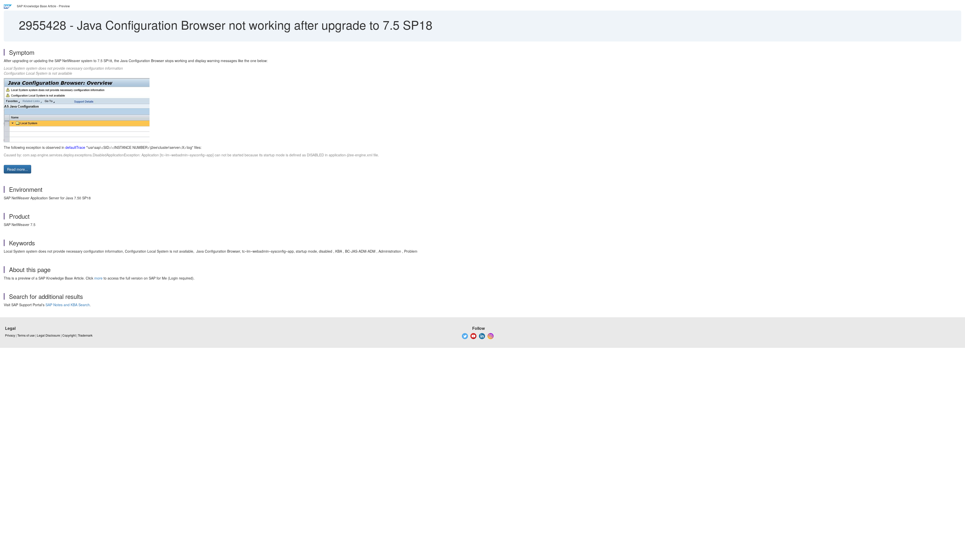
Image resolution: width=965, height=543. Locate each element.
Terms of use (26, 335)
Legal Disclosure (48, 335)
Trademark (85, 335)
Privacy (10, 335)
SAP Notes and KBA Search (67, 304)
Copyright (69, 335)
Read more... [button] (17, 169)
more (98, 278)
